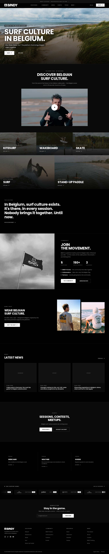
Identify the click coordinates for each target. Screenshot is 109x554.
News (67, 532)
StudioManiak (31, 551)
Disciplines (34, 5)
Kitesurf (27, 532)
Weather (68, 537)
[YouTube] (13, 536)
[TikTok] (8, 536)
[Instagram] (5, 536)
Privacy (103, 551)
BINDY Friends (49, 532)
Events (60, 5)
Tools (66, 5)
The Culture (90, 532)
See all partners (98, 486)
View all (100, 358)
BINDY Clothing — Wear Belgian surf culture (54, 1)
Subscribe (68, 515)
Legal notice (96, 551)
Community (45, 5)
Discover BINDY (9, 222)
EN (92, 5)
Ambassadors (84, 281)
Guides (68, 540)
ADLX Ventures (38, 551)
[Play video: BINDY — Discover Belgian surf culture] (54, 107)
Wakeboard (28, 534)
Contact (89, 537)
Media (53, 5)
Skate (26, 537)
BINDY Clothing (91, 540)
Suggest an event (61, 429)
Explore (20, 53)
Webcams (69, 534)
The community (68, 281)
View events (45, 429)
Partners (48, 537)
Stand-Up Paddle (29, 543)
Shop (99, 5)
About (88, 534)
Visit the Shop (11, 325)
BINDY (72, 5)
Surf (26, 540)
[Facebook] (10, 536)
